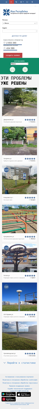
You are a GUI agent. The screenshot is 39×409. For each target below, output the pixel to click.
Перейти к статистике (21, 362)
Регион (5, 20)
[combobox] (19, 23)
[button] (6, 2)
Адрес (4, 28)
